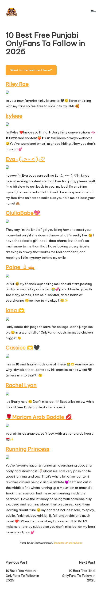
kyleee (14, 116)
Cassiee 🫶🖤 (23, 347)
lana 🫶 (15, 310)
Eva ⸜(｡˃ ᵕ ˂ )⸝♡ (25, 159)
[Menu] (93, 11)
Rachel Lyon (21, 385)
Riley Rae (17, 84)
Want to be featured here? (31, 70)
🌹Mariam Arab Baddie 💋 (39, 417)
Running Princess (27, 449)
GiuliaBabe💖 (23, 213)
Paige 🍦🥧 (20, 267)
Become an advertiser (68, 542)
